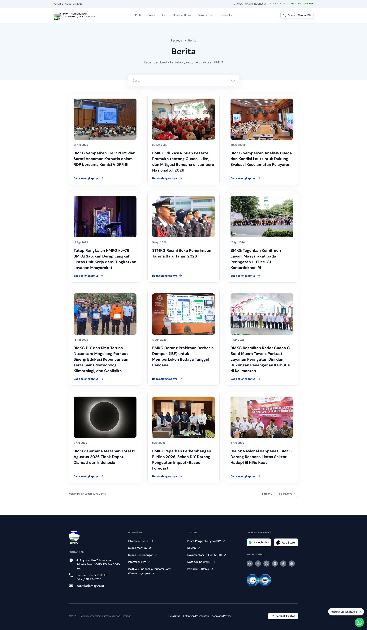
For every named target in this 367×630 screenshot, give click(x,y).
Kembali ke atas (285, 616)
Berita (192, 40)
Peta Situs (174, 616)
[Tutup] (360, 611)
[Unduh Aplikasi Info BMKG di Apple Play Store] (286, 542)
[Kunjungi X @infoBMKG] (266, 563)
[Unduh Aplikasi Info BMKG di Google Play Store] (259, 542)
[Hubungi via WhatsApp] (359, 622)
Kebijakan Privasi (221, 616)
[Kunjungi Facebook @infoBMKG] (258, 563)
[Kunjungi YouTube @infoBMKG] (250, 563)
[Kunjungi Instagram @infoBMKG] (275, 563)
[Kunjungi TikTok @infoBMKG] (283, 563)
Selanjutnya (285, 493)
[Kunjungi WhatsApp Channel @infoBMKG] (292, 563)
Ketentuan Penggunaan (196, 616)
